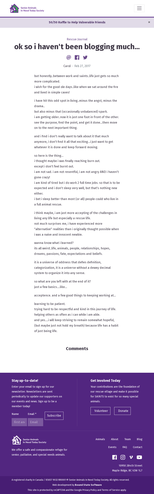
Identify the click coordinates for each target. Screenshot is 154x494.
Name (15, 414)
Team (127, 439)
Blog (139, 439)
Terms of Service (111, 490)
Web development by (77, 484)
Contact (137, 447)
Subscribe (54, 415)
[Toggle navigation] (139, 8)
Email (32, 414)
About (114, 439)
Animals (100, 439)
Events (112, 447)
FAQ (124, 447)
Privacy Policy (89, 490)
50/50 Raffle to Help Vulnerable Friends (77, 22)
